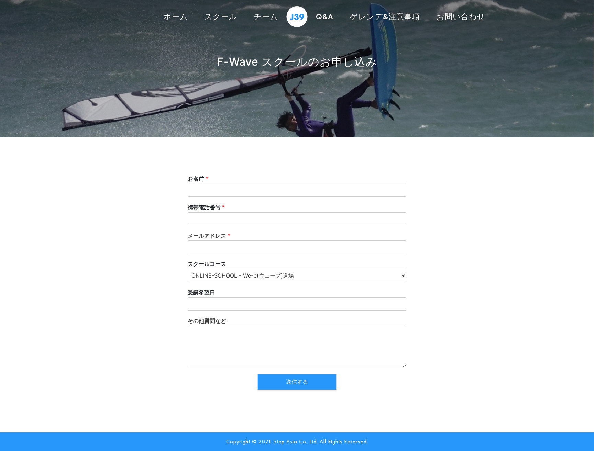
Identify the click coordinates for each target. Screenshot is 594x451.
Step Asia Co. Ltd (295, 441)
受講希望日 (201, 292)
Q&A (324, 17)
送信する (297, 381)
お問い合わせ (461, 17)
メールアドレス (209, 235)
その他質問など (207, 320)
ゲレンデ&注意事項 (385, 17)
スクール (221, 17)
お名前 (198, 178)
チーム (266, 17)
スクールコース (207, 263)
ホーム (176, 17)
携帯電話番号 (206, 207)
